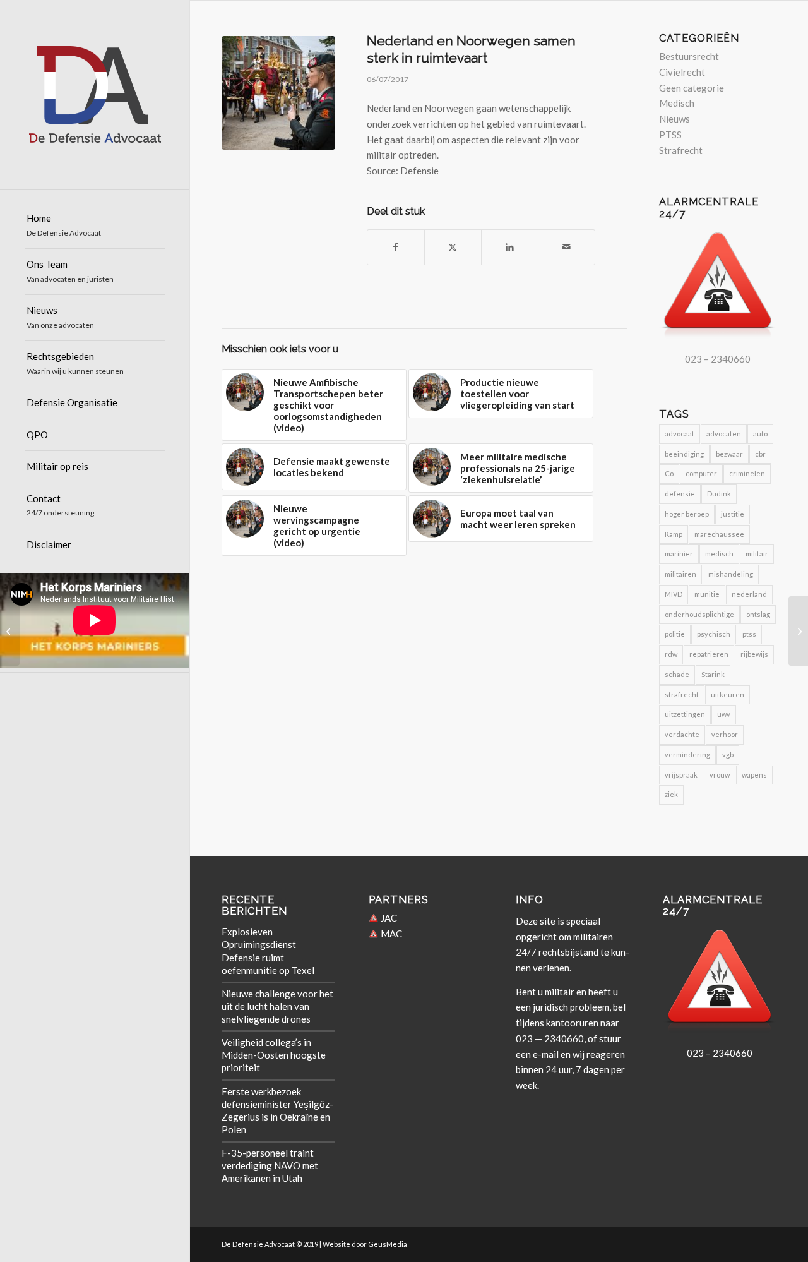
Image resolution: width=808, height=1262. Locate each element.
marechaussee (719, 534)
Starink (713, 674)
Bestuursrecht (689, 56)
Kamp (673, 534)
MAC (390, 933)
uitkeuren (727, 694)
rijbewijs (754, 654)
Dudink (719, 494)
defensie (680, 494)
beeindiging (684, 454)
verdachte (682, 734)
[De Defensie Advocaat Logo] (94, 94)
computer (701, 473)
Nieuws (674, 118)
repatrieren (708, 654)
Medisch (676, 103)
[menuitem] (95, 226)
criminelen (747, 473)
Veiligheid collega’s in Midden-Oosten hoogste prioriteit (274, 1055)
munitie (707, 594)
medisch (719, 554)
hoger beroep (687, 514)
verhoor (724, 734)
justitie (732, 514)
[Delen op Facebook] (395, 247)
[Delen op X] (453, 247)
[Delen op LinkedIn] (510, 247)
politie (675, 634)
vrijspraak (681, 775)
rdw (671, 654)
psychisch (713, 634)
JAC (388, 917)
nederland (749, 594)
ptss (749, 634)
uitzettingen (685, 714)
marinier (679, 554)
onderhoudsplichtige (699, 614)
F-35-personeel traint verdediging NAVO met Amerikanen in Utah (270, 1165)
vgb (728, 754)
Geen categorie (691, 87)
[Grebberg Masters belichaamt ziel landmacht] (798, 631)
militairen (680, 574)
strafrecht (682, 694)
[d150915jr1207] (278, 93)
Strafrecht (681, 150)
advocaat (679, 434)
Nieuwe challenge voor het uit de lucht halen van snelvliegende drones (277, 1006)
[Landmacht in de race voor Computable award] (10, 631)
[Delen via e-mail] (566, 247)
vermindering (687, 754)
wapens (754, 775)
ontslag (758, 614)
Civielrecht (682, 72)
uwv (723, 714)
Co (669, 473)
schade (677, 674)
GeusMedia (387, 1244)
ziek (671, 794)
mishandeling (730, 574)
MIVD (673, 594)
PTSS (670, 134)
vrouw (720, 775)
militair (757, 554)
